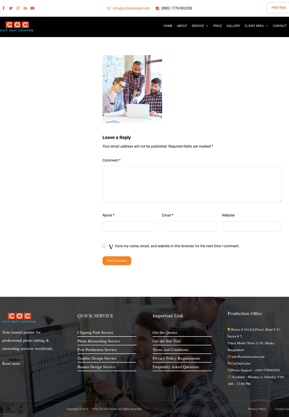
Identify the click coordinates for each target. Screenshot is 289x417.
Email (168, 215)
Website (228, 215)
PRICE (217, 26)
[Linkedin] (25, 8)
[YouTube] (32, 8)
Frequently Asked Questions (176, 366)
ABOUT (182, 26)
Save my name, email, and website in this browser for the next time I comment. (177, 246)
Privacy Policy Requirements (176, 358)
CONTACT (280, 26)
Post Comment (117, 260)
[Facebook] (3, 8)
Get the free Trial (167, 341)
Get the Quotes (165, 332)
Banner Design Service (96, 366)
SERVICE (198, 26)
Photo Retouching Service (98, 341)
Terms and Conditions (171, 349)
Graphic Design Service (97, 358)
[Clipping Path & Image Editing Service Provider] (17, 27)
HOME (167, 26)
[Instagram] (18, 8)
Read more (11, 363)
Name (108, 215)
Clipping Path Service (95, 332)
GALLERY (233, 26)
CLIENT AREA (254, 26)
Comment (112, 160)
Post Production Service (97, 349)
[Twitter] (10, 8)
